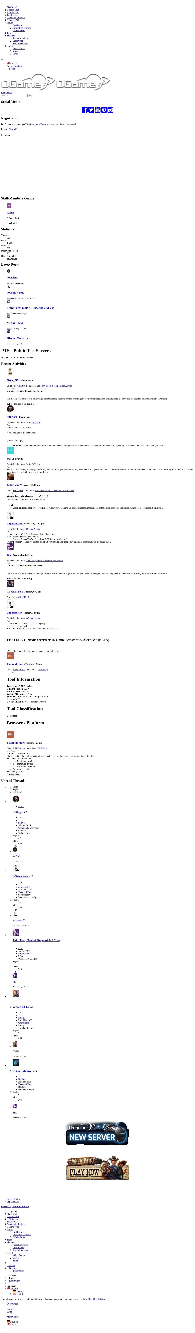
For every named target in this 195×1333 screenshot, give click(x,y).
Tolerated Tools (25, 892)
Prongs (9, 329)
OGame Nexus (15, 292)
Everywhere (6, 92)
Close (102, 1299)
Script (21, 806)
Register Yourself (9, 129)
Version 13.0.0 (15, 322)
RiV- (8, 313)
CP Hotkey (43, 669)
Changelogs (23, 1023)
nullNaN (10, 283)
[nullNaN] (10, 411)
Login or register (14, 66)
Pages (9, 1311)
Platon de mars (16, 663)
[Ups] (10, 453)
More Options (13, 1317)
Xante (10, 212)
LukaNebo (13, 484)
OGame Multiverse (18, 338)
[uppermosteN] (10, 518)
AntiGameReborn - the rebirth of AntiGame (54, 490)
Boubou (22, 1079)
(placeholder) (18, 1270)
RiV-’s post (18, 386)
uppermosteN (12, 298)
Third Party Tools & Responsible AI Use (30, 307)
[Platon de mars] (10, 658)
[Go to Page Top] (8, 1329)
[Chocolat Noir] (10, 586)
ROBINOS (24, 597)
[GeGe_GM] (10, 374)
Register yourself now (36, 124)
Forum (10, 1309)
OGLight (12, 277)
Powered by (15, 1206)
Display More (13, 774)
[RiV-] (10, 549)
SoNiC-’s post (19, 669)
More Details (93, 1299)
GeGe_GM (13, 380)
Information (23, 953)
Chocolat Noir (15, 591)
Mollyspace (12, 258)
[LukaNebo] (10, 479)
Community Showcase (28, 828)
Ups (9, 458)
